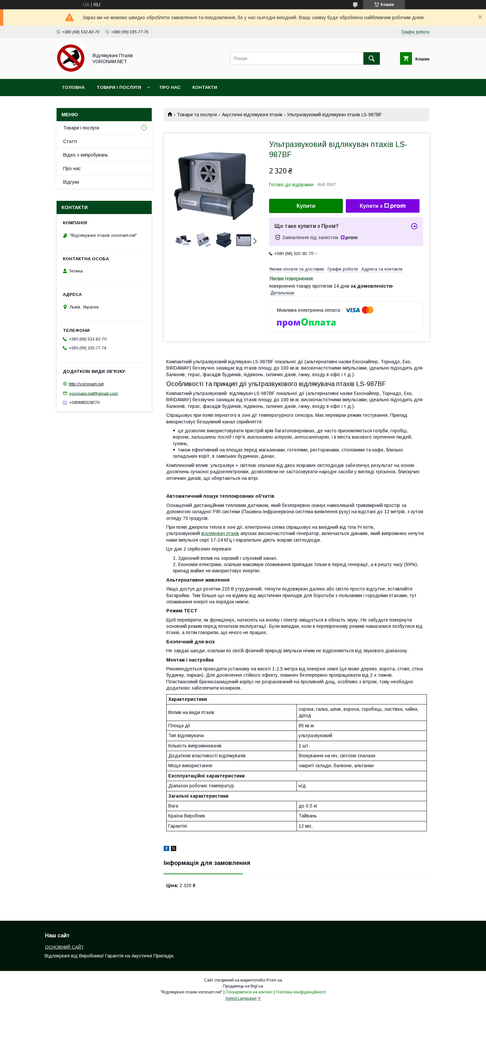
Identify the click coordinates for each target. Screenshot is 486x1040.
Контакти (204, 87)
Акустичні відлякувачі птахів (252, 114)
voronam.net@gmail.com (93, 393)
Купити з (371, 206)
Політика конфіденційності (301, 992)
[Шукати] (371, 58)
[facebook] (166, 849)
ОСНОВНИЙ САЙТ (64, 947)
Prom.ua (274, 980)
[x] (173, 849)
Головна (73, 87)
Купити (306, 206)
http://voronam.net (86, 383)
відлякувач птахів (220, 533)
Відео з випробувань (85, 155)
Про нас (170, 87)
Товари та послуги (197, 114)
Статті (70, 141)
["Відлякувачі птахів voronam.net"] (71, 70)
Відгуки (71, 182)
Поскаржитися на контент (249, 992)
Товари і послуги (119, 87)
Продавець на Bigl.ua (243, 986)
